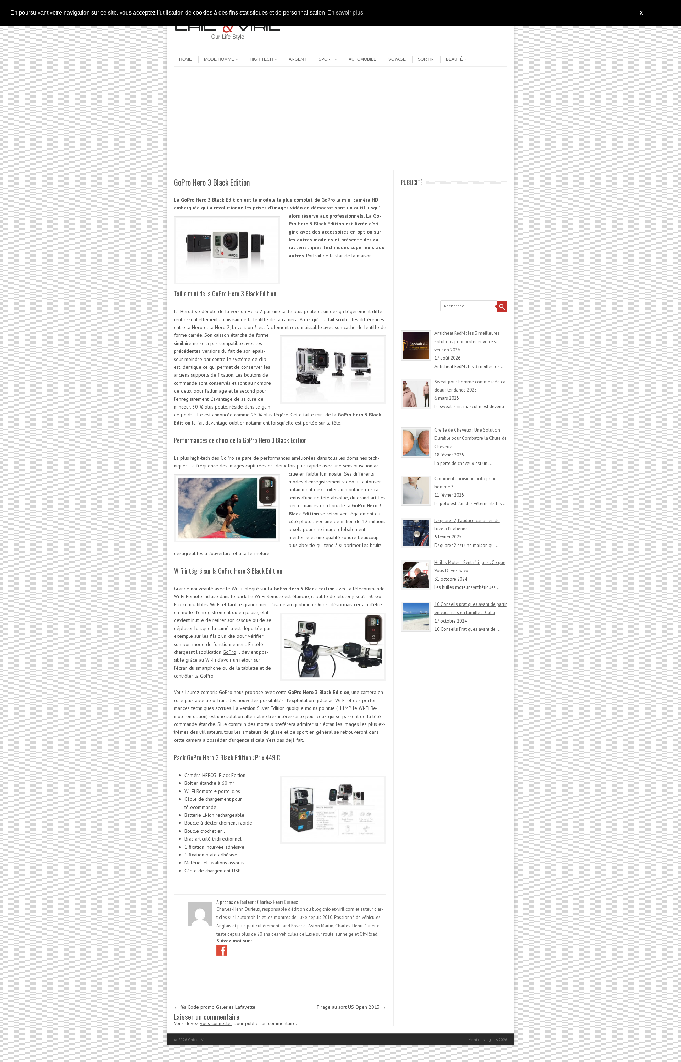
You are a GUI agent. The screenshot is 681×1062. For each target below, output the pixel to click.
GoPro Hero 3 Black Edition (211, 200)
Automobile (362, 59)
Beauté (454, 59)
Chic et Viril (198, 1039)
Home (185, 59)
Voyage (397, 59)
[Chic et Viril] (227, 46)
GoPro (229, 652)
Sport (326, 59)
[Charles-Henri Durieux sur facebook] (222, 950)
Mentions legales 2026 (487, 1039)
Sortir (426, 59)
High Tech (261, 59)
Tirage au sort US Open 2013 (351, 1007)
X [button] (641, 13)
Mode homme (219, 59)
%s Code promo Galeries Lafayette (214, 1007)
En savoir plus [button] (345, 13)
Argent (297, 59)
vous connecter (216, 1023)
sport (302, 732)
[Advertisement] (339, 120)
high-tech (200, 458)
